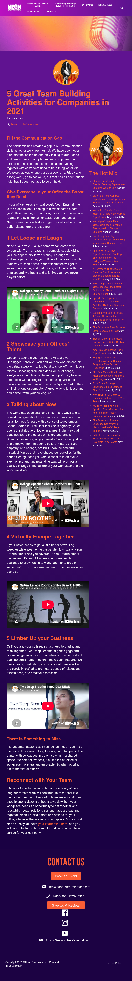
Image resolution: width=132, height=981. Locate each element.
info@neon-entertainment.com (69, 886)
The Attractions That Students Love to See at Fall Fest (109, 329)
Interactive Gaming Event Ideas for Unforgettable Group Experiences (109, 213)
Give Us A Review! (66, 905)
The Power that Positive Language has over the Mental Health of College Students (106, 425)
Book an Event (66, 875)
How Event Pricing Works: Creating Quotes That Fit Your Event (109, 398)
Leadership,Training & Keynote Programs (66, 5)
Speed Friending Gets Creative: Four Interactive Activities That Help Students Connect (108, 303)
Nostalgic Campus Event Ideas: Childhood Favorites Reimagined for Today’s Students (107, 226)
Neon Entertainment (25, 124)
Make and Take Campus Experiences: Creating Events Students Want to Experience (109, 199)
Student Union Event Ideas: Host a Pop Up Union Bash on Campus (109, 342)
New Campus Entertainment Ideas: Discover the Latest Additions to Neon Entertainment (108, 288)
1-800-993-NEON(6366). (69, 896)
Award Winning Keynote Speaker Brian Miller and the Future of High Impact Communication (108, 411)
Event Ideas (33, 12)
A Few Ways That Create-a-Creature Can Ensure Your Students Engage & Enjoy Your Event (108, 274)
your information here (52, 823)
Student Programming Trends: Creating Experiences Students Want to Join (109, 184)
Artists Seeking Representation (66, 940)
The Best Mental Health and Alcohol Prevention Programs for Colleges (108, 375)
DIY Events (87, 5)
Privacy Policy (114, 963)
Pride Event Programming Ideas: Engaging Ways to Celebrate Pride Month (107, 438)
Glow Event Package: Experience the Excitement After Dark (107, 387)
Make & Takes (105, 5)
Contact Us (51, 12)
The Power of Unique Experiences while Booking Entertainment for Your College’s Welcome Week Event (107, 257)
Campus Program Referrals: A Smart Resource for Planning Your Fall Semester (108, 316)
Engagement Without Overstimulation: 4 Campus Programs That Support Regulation (107, 362)
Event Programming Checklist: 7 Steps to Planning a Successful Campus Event (109, 239)
